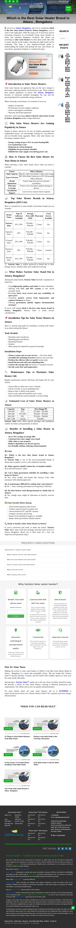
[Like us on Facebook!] (58, 848)
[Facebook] (6, 1)
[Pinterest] (66, 848)
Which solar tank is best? (15, 569)
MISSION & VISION (18, 816)
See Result (16, 616)
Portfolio (46, 921)
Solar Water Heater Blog (36, 921)
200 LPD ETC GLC (31, 824)
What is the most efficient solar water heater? (21, 559)
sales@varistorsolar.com (18, 693)
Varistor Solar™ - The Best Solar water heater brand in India (35, 855)
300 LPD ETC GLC (31, 820)
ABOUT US (8, 815)
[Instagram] (17, 1)
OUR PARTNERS (8, 820)
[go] (67, 39)
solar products (16, 864)
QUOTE (68, 8)
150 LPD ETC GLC (41, 824)
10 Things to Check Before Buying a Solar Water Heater (69, 62)
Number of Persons (15, 607)
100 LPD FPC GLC (31, 834)
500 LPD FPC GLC (41, 838)
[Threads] (9, 1)
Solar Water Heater (25, 733)
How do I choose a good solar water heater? (21, 564)
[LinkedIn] (13, 1)
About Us (25, 921)
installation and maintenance (39, 894)
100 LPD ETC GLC (31, 816)
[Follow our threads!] (62, 848)
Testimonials (17, 921)
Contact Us (53, 921)
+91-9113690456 (37, 4)
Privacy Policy (9, 921)
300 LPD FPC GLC (31, 838)
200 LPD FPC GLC (41, 834)
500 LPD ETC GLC (41, 816)
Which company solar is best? (16, 574)
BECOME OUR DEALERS (9, 824)
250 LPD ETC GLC (41, 820)
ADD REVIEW (19, 823)
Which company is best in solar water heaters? (22, 554)
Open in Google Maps (58, 835)
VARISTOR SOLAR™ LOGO (19, 820)
